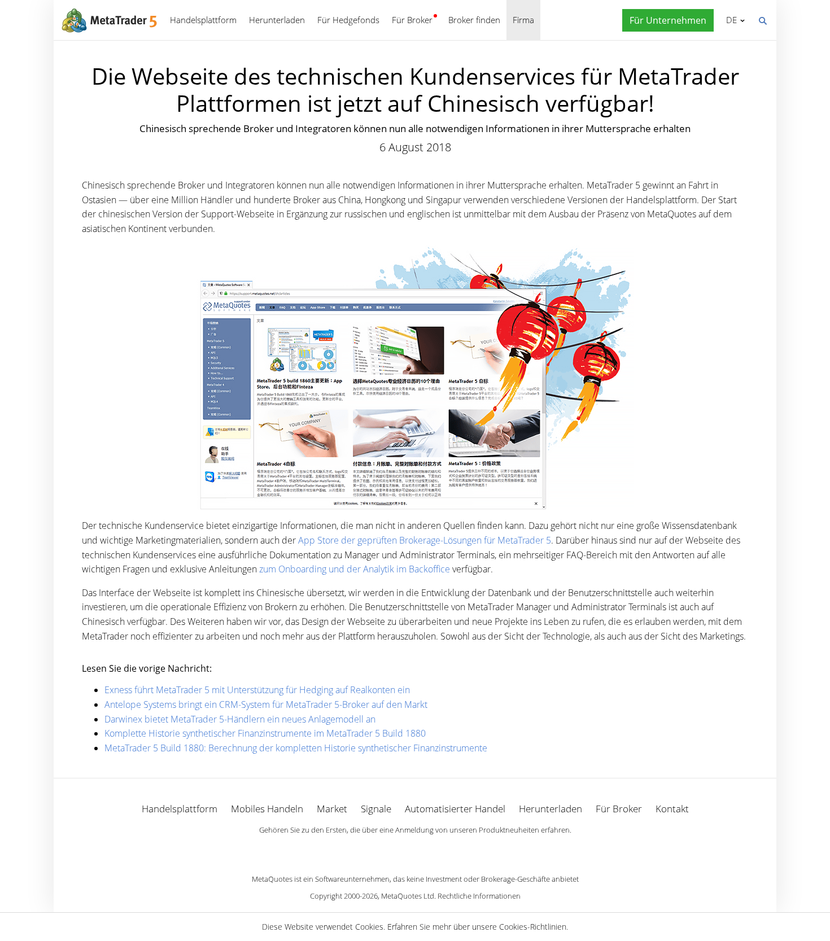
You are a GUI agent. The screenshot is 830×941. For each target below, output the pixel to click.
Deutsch (729, 19)
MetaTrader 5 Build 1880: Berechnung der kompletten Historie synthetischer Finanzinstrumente (295, 748)
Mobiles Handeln (267, 808)
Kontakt (672, 808)
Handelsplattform (203, 19)
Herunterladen (277, 19)
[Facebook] (397, 849)
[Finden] (762, 19)
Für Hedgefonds (348, 19)
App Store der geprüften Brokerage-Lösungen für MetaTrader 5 (424, 540)
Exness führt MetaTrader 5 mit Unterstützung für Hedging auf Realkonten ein (257, 690)
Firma (523, 19)
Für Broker (412, 19)
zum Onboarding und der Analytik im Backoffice (354, 569)
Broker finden (474, 19)
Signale (376, 808)
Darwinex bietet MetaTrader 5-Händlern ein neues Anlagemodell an (239, 719)
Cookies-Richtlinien (532, 926)
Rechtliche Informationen (479, 896)
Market (332, 808)
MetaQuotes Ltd (407, 896)
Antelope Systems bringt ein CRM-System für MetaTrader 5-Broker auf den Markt (265, 704)
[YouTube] (433, 849)
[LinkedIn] (415, 849)
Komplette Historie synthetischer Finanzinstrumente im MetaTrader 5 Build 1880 (265, 733)
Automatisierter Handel (455, 808)
